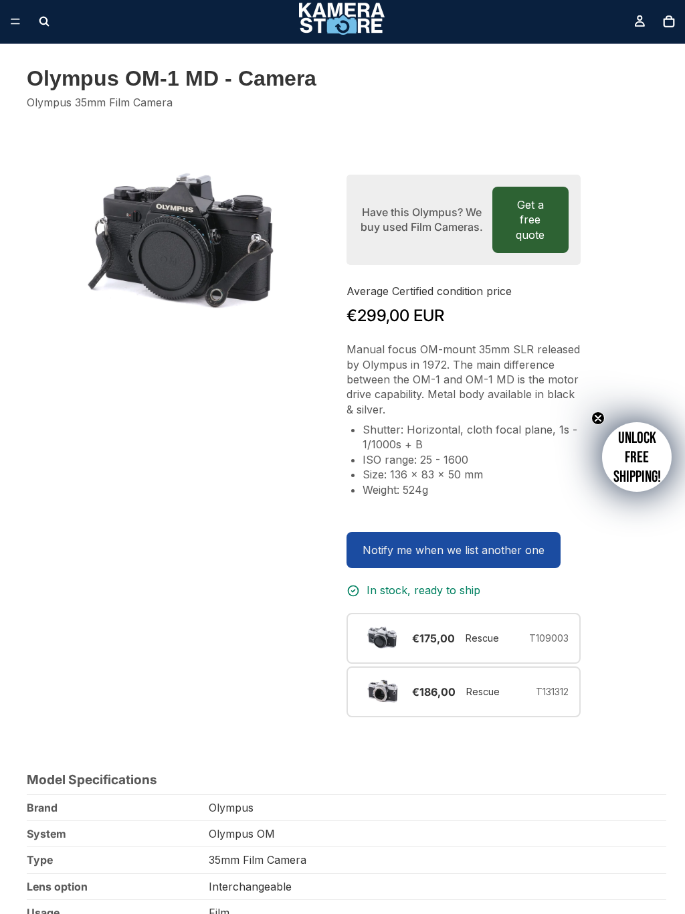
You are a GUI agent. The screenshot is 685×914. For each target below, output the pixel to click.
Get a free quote (530, 220)
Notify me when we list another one (454, 550)
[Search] (44, 21)
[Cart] (669, 21)
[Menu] (15, 21)
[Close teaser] (598, 418)
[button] (637, 457)
